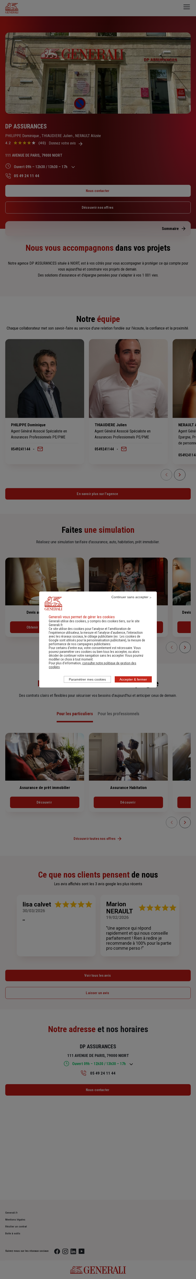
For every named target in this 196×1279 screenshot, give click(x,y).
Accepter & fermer (133, 679)
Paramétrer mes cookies (87, 679)
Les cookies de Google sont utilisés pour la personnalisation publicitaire (94, 638)
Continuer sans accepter (129, 597)
